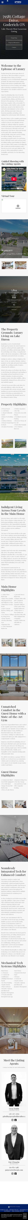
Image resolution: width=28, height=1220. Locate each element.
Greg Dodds (14, 1108)
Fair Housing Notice (18, 1211)
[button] (1, 445)
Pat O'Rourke (14, 1162)
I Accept (25, 1216)
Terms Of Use (4, 1209)
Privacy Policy (13, 1209)
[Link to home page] (14, 2)
